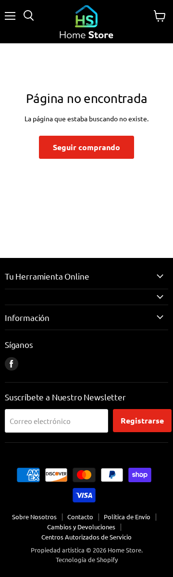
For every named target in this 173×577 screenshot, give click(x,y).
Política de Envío (127, 517)
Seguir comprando (86, 147)
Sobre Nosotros (34, 517)
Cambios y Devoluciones (81, 527)
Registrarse (142, 420)
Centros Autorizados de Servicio (86, 537)
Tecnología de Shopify (87, 559)
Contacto (80, 517)
